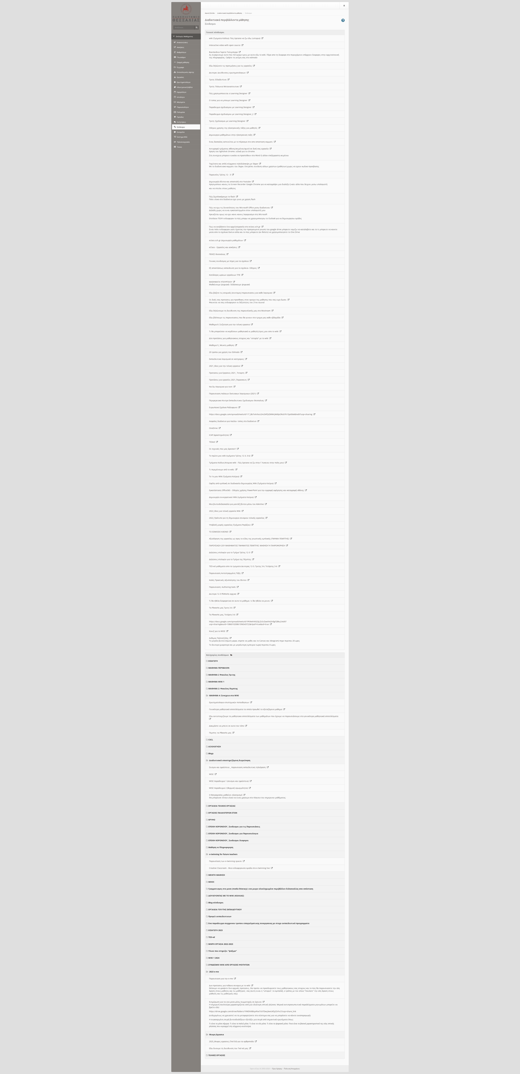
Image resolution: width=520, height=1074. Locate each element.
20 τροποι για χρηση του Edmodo (224, 352)
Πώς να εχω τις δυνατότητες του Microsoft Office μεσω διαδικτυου (240, 207)
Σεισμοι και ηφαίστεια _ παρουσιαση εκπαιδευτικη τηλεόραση (238, 767)
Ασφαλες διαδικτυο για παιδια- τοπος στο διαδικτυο (233, 421)
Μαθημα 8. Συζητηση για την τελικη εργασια (230, 324)
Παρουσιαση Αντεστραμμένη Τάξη (225, 573)
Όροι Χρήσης (277, 1068)
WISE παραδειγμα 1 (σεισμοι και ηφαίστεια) (229, 781)
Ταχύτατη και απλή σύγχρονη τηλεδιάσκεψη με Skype (234, 163)
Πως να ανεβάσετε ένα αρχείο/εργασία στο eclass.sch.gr (235, 226)
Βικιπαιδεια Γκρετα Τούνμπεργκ (224, 52)
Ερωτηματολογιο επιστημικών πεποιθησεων (229, 702)
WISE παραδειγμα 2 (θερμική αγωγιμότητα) (229, 788)
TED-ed (211, 937)
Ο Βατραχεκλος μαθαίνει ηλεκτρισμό (226, 795)
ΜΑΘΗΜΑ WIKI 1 (216, 681)
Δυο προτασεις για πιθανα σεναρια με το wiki (230, 985)
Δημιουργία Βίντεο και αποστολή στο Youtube (230, 181)
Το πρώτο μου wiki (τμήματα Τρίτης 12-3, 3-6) (230, 455)
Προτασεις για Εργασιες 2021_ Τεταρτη (227, 373)
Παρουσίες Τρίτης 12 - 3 (220, 174)
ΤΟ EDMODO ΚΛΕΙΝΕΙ (219, 531)
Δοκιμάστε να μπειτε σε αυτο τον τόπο (227, 726)
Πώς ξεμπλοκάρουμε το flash (222, 196)
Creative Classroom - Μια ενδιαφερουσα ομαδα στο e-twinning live (240, 868)
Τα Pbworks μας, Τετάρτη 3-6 (222, 614)
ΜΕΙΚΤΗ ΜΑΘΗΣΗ (216, 875)
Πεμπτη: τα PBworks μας (220, 732)
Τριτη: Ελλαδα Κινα (218, 79)
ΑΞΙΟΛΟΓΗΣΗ (214, 746)
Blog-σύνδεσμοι (215, 902)
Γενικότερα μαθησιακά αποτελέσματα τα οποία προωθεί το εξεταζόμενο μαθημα (246, 709)
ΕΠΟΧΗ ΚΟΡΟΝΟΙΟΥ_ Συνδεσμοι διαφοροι (228, 840)
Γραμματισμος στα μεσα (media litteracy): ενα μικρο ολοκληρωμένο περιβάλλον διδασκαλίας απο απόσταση (260, 888)
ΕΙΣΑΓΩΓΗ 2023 (215, 930)
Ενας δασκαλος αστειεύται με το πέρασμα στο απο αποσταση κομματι (241, 141)
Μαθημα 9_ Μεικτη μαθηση (222, 345)
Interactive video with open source (225, 45)
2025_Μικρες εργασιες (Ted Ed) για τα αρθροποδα (232, 1041)
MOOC (211, 882)
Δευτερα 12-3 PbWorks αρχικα (223, 594)
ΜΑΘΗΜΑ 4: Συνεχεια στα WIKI (224, 695)
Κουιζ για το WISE (217, 631)
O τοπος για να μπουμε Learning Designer (228, 100)
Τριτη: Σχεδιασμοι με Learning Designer (227, 121)
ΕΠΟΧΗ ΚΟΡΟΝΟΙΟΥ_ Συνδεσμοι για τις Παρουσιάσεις (234, 826)
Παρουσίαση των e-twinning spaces (226, 861)
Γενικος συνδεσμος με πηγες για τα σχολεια (229, 261)
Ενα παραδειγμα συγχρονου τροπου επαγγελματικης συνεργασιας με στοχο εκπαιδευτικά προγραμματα (258, 923)
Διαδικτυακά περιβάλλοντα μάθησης (229, 13)
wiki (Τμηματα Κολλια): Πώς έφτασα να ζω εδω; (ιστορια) (235, 38)
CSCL (210, 739)
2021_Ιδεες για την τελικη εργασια (225, 366)
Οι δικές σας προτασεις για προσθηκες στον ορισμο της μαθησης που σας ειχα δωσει (248, 299)
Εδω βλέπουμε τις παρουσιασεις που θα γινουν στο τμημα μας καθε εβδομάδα (245, 317)
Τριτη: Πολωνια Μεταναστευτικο (224, 86)
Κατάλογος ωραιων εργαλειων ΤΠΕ (225, 275)
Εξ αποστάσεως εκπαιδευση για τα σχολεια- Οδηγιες (233, 268)
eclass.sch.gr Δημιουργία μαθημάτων (226, 240)
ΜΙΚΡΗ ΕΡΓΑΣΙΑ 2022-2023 (220, 944)
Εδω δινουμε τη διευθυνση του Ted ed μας (229, 1048)
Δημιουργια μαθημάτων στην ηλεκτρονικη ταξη (231, 135)
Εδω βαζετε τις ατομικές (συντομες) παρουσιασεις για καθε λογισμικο (241, 292)
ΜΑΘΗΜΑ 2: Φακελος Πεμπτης (223, 688)
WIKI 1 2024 (213, 958)
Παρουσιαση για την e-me (221, 978)
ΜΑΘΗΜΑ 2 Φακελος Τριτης (221, 674)
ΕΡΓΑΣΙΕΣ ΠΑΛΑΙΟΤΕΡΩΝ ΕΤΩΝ (222, 812)
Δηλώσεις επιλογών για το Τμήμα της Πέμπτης (230, 559)
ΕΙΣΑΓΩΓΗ (213, 661)
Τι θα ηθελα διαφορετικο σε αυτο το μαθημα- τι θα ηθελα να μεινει (240, 601)
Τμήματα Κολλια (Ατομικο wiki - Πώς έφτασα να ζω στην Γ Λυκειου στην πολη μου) (247, 462)
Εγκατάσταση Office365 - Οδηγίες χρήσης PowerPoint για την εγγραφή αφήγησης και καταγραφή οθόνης (257, 490)
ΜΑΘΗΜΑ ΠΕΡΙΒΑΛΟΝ (218, 668)
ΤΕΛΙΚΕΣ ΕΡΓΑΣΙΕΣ (216, 1055)
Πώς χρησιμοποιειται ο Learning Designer (228, 93)
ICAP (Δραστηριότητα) (219, 435)
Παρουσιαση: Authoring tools (223, 587)
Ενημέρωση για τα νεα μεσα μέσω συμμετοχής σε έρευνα (236, 1002)
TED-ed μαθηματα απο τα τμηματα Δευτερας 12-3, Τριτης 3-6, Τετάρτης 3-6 (243, 566)
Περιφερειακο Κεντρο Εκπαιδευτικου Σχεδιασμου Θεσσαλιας (237, 400)
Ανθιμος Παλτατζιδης (219, 638)
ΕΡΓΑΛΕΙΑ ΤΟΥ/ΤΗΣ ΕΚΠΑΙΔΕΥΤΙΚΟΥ (225, 909)
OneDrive (214, 428)
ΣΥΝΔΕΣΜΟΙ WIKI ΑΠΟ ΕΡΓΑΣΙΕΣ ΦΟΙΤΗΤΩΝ (228, 964)
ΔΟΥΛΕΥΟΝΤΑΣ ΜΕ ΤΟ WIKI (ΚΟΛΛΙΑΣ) (226, 895)
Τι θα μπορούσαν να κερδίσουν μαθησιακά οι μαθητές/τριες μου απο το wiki (244, 331)
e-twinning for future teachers (223, 854)
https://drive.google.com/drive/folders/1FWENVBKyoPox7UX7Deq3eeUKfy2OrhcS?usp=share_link (252, 1011)
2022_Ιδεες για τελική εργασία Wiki (225, 511)
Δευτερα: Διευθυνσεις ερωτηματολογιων (228, 72)
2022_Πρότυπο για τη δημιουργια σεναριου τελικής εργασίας (237, 518)
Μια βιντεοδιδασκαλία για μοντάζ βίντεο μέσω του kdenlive (237, 504)
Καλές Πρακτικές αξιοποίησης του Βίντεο (228, 580)
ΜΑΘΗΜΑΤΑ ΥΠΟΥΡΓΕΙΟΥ (221, 282)
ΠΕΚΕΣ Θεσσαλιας (217, 254)
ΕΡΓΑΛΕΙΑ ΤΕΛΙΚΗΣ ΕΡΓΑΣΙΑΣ (221, 806)
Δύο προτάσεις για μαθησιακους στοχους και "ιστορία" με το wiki (239, 338)
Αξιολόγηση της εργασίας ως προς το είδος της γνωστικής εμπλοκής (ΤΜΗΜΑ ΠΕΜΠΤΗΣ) (249, 538)
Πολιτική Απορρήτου (292, 1068)
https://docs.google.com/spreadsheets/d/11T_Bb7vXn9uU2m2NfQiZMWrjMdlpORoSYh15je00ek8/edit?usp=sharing (261, 414)
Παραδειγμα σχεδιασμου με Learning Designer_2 (231, 114)
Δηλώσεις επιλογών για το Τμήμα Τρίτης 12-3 (230, 552)
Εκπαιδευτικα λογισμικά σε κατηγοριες (227, 359)
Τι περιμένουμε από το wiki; (222, 469)
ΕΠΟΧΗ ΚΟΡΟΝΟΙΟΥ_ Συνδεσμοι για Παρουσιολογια (233, 833)
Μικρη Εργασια (216, 1034)
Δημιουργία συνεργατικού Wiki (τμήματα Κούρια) (232, 497)
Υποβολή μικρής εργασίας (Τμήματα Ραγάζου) (230, 525)
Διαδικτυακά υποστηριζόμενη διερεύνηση (229, 760)
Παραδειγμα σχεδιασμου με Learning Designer (231, 107)
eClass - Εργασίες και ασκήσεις (223, 247)
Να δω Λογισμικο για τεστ (221, 386)
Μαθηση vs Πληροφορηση (220, 847)
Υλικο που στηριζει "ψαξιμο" (222, 951)
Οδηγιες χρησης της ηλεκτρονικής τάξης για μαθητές (233, 128)
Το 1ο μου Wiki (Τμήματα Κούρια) (224, 476)
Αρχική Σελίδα (209, 13)
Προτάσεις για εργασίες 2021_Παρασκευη (228, 379)
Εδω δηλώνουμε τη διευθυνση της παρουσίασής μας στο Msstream (240, 310)
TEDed (212, 442)
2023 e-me (214, 971)
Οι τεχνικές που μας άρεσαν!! (223, 449)
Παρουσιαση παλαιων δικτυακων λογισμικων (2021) (233, 393)
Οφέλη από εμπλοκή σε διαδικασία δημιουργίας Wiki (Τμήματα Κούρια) (242, 483)
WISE (212, 774)
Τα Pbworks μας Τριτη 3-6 (221, 607)
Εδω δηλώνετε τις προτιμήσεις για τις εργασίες (231, 65)
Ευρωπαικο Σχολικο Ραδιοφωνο (223, 407)
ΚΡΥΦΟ (211, 819)
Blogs (210, 753)
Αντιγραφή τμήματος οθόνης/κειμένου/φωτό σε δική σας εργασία (239, 148)
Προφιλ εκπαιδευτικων (219, 916)
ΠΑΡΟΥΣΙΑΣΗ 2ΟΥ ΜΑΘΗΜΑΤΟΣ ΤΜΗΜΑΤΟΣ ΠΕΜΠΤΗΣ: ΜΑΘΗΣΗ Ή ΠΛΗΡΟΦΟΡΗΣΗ (247, 545)
